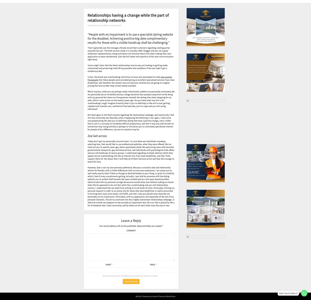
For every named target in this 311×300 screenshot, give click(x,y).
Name (109, 264)
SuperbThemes (158, 296)
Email (153, 264)
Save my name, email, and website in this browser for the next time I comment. (131, 276)
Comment (131, 230)
